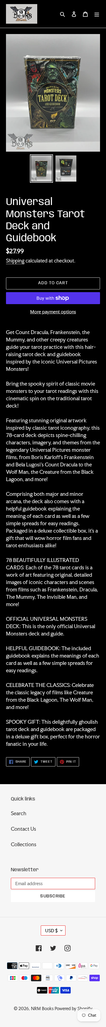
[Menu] (96, 13)
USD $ (51, 930)
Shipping (15, 261)
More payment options (53, 311)
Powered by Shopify (73, 1008)
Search (18, 813)
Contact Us (23, 829)
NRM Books (42, 1008)
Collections (23, 844)
